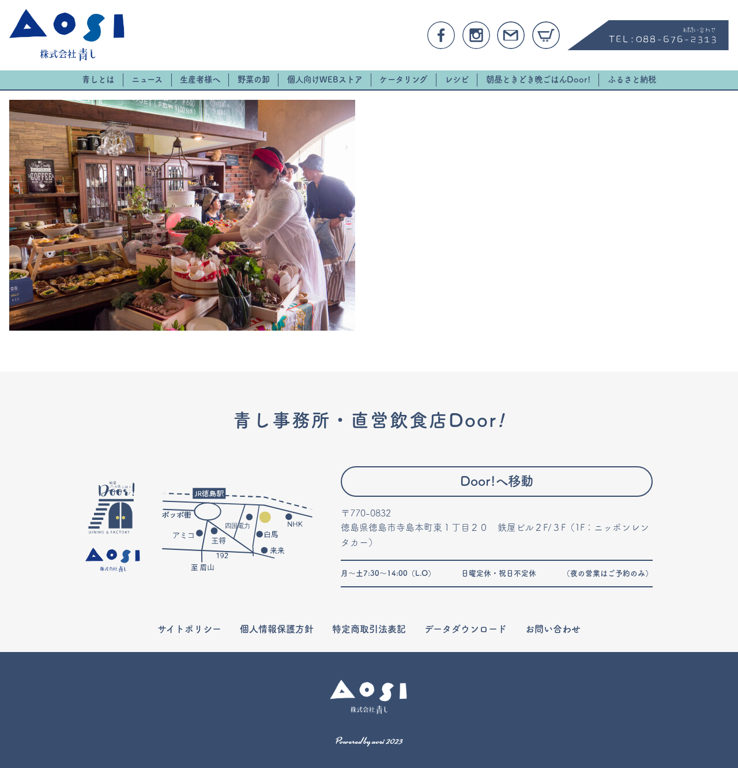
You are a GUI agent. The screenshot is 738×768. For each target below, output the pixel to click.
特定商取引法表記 (369, 629)
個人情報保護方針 (277, 629)
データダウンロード (465, 629)
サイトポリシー (189, 629)
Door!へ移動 (496, 481)
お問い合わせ (553, 629)
